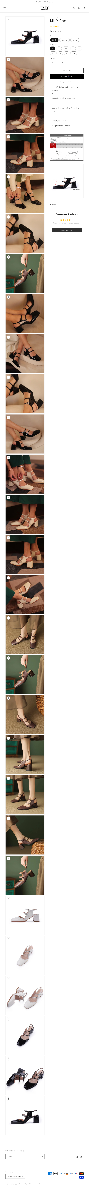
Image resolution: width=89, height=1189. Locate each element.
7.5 (53, 53)
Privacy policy (33, 1184)
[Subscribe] (42, 1156)
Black (54, 40)
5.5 (66, 48)
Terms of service (44, 1184)
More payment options (66, 82)
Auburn (64, 40)
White (75, 40)
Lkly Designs (13, 1184)
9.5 (74, 53)
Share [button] (54, 204)
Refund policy (23, 1184)
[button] (4, 8)
